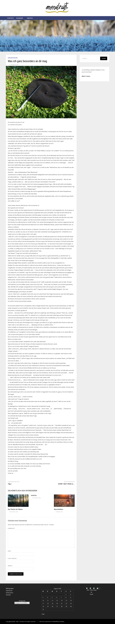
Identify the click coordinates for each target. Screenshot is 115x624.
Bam (63, 621)
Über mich (30, 18)
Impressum (9, 590)
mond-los (34, 495)
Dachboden (19, 18)
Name (10, 551)
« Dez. (43, 614)
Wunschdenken (58, 509)
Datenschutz (9, 593)
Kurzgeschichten (12, 58)
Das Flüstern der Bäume (15, 509)
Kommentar (11, 528)
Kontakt (8, 595)
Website (10, 565)
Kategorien (22, 601)
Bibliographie (10, 588)
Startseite (10, 18)
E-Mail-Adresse (12, 558)
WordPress (56, 621)
